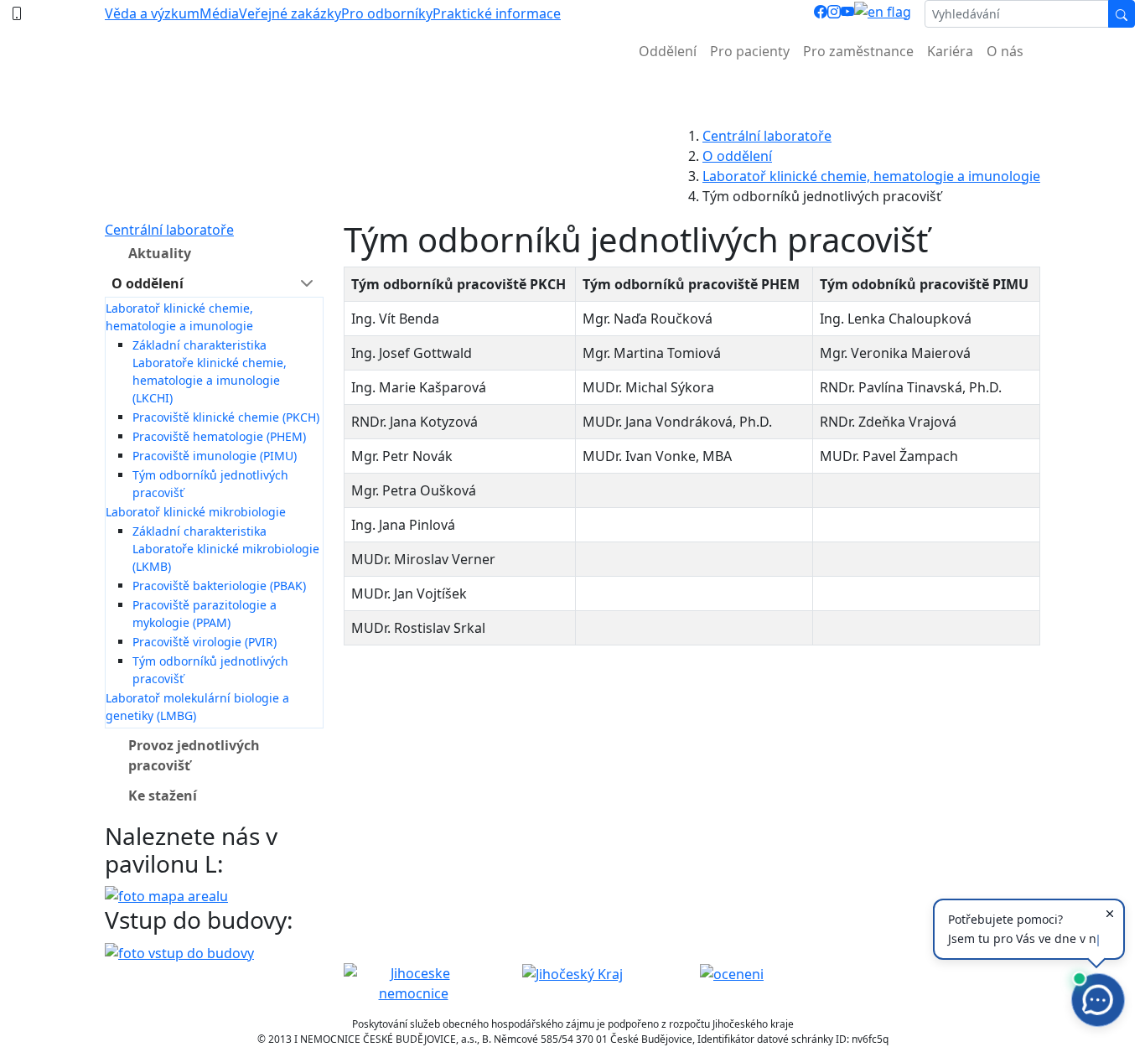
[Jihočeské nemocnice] (413, 981)
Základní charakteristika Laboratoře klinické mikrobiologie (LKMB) (225, 548)
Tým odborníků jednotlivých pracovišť (210, 483)
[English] (882, 14)
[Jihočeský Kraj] (572, 973)
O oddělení (737, 156)
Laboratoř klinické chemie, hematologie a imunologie (871, 176)
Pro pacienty (750, 51)
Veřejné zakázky (290, 13)
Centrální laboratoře (767, 136)
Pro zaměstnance (858, 51)
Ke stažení (162, 795)
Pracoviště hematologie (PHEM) (219, 436)
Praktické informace (497, 13)
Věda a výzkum (152, 13)
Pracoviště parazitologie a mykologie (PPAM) (204, 613)
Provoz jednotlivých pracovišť (194, 755)
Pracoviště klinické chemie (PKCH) (225, 417)
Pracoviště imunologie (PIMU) (214, 456)
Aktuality (159, 253)
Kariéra (950, 51)
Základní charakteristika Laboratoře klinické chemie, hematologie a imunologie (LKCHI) (209, 371)
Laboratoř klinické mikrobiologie (196, 512)
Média (219, 13)
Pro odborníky (387, 13)
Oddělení (668, 51)
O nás (1005, 51)
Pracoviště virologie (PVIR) (204, 642)
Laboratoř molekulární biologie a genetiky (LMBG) (197, 706)
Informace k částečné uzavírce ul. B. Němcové (572, 92)
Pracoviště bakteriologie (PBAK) (219, 585)
